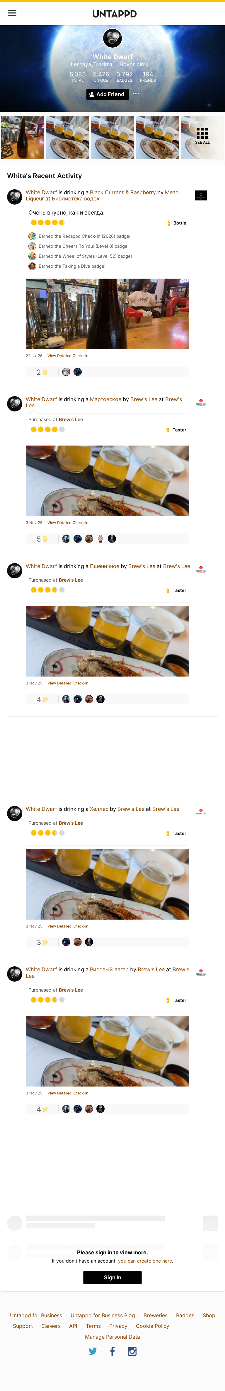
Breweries (156, 1315)
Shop (209, 1315)
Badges (185, 1315)
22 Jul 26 (34, 356)
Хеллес (99, 809)
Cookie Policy (152, 1326)
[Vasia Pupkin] (89, 539)
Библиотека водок (76, 198)
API (73, 1326)
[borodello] (66, 372)
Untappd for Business (36, 1315)
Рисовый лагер (109, 969)
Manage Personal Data (112, 1337)
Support (23, 1326)
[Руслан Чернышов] (112, 539)
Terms (93, 1326)
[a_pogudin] (66, 539)
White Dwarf (41, 192)
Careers (51, 1326)
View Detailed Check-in (67, 356)
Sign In (112, 1277)
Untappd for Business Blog (103, 1315)
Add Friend (110, 94)
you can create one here (145, 1261)
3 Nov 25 (34, 523)
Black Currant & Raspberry (123, 192)
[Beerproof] (100, 539)
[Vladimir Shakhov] (78, 372)
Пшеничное (104, 566)
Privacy (118, 1326)
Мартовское (105, 399)
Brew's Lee (143, 399)
